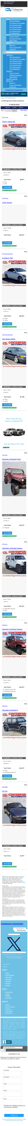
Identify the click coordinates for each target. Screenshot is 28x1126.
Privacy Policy (6, 964)
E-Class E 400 (7, 258)
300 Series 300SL (8, 339)
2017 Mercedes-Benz (7, 253)
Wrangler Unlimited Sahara (12, 548)
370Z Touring (7, 202)
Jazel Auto (18, 957)
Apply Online (13, 40)
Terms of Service (16, 1120)
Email (5, 1083)
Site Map (5, 966)
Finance (9, 71)
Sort (2, 110)
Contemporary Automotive (14, 90)
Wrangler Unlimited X (10, 710)
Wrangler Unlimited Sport (11, 459)
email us (23, 882)
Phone (5, 1090)
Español (2, 6)
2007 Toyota (5, 117)
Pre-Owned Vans (14, 33)
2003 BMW (5, 787)
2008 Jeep (4, 625)
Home (2, 98)
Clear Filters (23, 110)
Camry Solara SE (8, 121)
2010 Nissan (5, 198)
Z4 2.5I (4, 791)
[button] (14, 52)
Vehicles (8, 19)
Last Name (6, 1077)
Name (5, 1099)
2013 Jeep (4, 455)
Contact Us (12, 49)
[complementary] (23, 1121)
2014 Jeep (4, 544)
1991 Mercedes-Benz (7, 334)
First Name (6, 1070)
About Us (8, 43)
